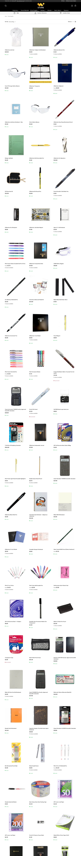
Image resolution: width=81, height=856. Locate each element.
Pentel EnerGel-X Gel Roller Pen (61, 191)
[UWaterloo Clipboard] (65, 73)
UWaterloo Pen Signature (59, 158)
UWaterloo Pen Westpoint (11, 227)
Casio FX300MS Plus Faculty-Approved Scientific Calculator (38, 693)
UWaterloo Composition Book (36, 263)
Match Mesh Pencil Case (35, 657)
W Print (62, 0)
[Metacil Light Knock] (40, 753)
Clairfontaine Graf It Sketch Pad (61, 585)
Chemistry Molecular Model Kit (36, 299)
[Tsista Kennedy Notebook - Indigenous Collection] (40, 502)
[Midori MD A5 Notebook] (65, 502)
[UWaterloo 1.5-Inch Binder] (16, 536)
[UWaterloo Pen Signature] (65, 145)
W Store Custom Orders (71, 0)
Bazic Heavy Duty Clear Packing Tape (37, 802)
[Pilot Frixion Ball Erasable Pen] (40, 572)
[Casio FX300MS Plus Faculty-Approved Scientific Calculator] (40, 679)
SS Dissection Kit (9, 191)
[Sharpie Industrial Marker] (16, 789)
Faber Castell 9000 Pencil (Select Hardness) (64, 549)
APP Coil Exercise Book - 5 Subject (13, 621)
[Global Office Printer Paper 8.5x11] (65, 822)
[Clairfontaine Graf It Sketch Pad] (65, 572)
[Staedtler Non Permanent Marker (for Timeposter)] (40, 608)
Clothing (42, 10)
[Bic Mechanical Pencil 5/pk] (16, 753)
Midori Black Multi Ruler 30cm (60, 299)
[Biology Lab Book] (16, 145)
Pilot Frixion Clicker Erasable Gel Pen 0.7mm (15, 263)
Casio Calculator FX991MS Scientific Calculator (64, 478)
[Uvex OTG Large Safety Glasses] (16, 73)
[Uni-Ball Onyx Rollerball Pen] (16, 286)
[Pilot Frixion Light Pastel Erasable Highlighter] (16, 465)
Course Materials (25, 10)
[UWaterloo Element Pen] (65, 37)
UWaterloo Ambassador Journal (36, 445)
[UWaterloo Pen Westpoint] (16, 214)
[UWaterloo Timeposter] (40, 73)
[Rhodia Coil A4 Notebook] (16, 715)
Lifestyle (49, 10)
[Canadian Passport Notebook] (40, 536)
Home (6, 16)
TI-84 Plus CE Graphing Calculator (13, 445)
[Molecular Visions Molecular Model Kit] (65, 679)
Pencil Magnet (57, 335)
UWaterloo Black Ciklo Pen (11, 514)
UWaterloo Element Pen (59, 50)
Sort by (6, 21)
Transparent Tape (9, 657)
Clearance (66, 10)
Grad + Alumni (57, 10)
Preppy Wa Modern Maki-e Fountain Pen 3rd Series (64, 372)
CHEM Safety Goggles (59, 263)
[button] (75, 5)
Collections (15, 10)
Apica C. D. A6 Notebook (59, 227)
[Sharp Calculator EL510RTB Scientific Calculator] (65, 715)
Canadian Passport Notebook (36, 549)
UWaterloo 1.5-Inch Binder (11, 549)
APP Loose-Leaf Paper (59, 802)
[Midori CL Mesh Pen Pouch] (65, 608)
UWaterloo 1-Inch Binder (35, 335)
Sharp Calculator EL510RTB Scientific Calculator (65, 728)
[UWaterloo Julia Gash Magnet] (40, 214)
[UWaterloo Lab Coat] (16, 37)
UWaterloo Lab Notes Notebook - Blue (14, 122)
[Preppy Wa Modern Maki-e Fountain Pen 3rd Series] (65, 359)
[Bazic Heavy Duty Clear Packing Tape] (40, 789)
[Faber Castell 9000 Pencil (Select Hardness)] (65, 536)
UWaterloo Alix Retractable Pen (36, 158)
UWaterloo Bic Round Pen (35, 191)
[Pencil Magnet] (65, 323)
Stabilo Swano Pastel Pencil (35, 478)
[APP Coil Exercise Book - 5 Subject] (16, 608)
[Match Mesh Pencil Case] (40, 644)
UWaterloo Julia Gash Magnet (36, 227)
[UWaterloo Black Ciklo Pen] (16, 502)
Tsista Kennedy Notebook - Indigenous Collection (38, 515)
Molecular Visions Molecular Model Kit (62, 692)
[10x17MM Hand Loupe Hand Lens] (65, 396)
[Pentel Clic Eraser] (40, 396)
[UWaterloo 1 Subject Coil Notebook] (40, 37)
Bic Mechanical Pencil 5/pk (11, 765)
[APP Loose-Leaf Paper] (65, 789)
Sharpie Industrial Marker (11, 802)
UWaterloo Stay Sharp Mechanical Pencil (63, 122)
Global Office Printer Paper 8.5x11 (61, 835)
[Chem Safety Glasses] (40, 109)
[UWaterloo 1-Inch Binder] (40, 323)
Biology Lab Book (9, 158)
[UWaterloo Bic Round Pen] (40, 178)
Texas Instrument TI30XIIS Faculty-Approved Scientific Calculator (15, 410)
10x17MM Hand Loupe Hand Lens (61, 409)
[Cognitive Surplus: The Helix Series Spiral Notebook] (40, 715)
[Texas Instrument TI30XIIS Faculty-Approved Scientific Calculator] (16, 396)
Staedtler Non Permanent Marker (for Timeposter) (38, 622)
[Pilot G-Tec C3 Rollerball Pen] (65, 753)
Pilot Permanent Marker (34, 371)
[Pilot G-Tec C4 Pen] (16, 572)
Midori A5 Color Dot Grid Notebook (13, 692)
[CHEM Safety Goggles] (65, 250)
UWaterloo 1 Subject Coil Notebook (37, 50)
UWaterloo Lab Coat (9, 50)
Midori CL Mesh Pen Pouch (60, 621)
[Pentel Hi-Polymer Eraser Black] (40, 822)
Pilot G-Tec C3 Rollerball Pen (60, 765)
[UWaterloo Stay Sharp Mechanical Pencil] (65, 109)
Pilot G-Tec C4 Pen (9, 585)
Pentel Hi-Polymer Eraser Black (36, 835)
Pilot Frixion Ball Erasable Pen (36, 585)
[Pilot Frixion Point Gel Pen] (16, 359)
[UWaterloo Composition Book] (40, 250)
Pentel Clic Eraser (33, 409)
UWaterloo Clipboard (58, 86)
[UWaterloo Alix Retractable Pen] (40, 145)
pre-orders (12, 0)
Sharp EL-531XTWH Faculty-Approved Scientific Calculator (65, 658)
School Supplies (34, 10)
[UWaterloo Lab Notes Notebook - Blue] (16, 109)
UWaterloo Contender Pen (11, 335)
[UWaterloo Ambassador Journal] (40, 432)
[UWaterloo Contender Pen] (16, 323)
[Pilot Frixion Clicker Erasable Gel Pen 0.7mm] (16, 250)
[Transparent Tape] (16, 644)
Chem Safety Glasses (34, 122)
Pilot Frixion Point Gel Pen (11, 371)
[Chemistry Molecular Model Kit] (40, 286)
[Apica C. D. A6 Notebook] (65, 214)
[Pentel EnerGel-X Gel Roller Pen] (65, 178)
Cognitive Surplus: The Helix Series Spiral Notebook (38, 729)
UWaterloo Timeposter (34, 86)
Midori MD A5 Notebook (59, 514)
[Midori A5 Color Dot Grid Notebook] (16, 679)
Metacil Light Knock (33, 765)
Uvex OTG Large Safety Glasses (12, 86)
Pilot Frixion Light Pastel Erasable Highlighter (15, 478)
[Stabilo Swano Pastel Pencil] (40, 465)
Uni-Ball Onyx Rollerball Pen (11, 299)
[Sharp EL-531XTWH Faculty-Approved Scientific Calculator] (65, 644)
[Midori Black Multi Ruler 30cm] (65, 286)
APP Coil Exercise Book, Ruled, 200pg (62, 445)
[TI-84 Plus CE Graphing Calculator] (16, 432)
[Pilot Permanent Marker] (40, 359)
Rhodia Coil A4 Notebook (10, 728)
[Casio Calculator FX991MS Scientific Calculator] (65, 465)
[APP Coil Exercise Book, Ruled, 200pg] (65, 432)
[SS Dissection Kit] (16, 178)
